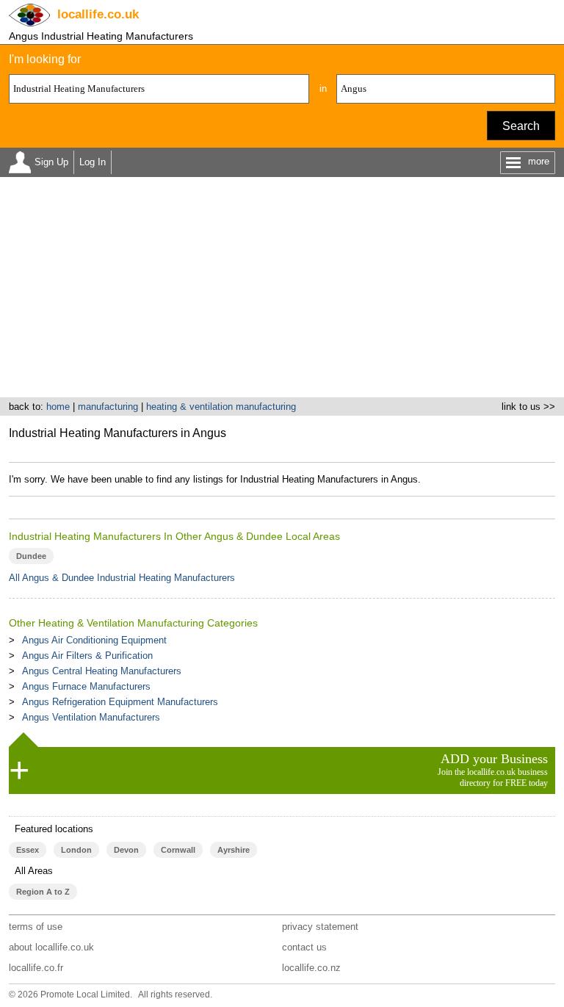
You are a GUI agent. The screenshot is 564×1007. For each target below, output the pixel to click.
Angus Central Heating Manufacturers (101, 670)
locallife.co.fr (36, 967)
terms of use (35, 926)
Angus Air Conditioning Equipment (94, 640)
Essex (27, 849)
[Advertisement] (282, 287)
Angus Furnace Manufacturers (86, 686)
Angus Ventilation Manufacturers (91, 717)
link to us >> (528, 406)
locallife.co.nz (311, 967)
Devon (126, 849)
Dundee (31, 556)
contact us (304, 947)
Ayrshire (233, 849)
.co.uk (98, 14)
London (76, 849)
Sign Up (51, 161)
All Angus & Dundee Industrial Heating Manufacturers (122, 577)
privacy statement (320, 926)
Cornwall (178, 849)
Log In (92, 161)
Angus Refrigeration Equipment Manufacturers (120, 701)
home (58, 406)
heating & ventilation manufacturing (221, 406)
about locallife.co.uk (51, 947)
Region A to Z (43, 891)
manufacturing (108, 406)
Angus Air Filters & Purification (87, 655)
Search (521, 126)
